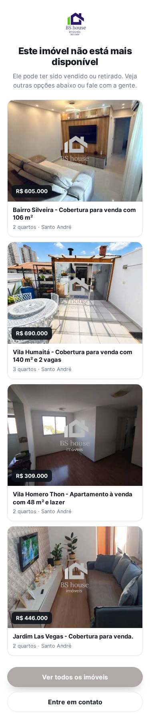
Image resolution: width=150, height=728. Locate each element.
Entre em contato (75, 702)
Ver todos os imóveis (75, 677)
